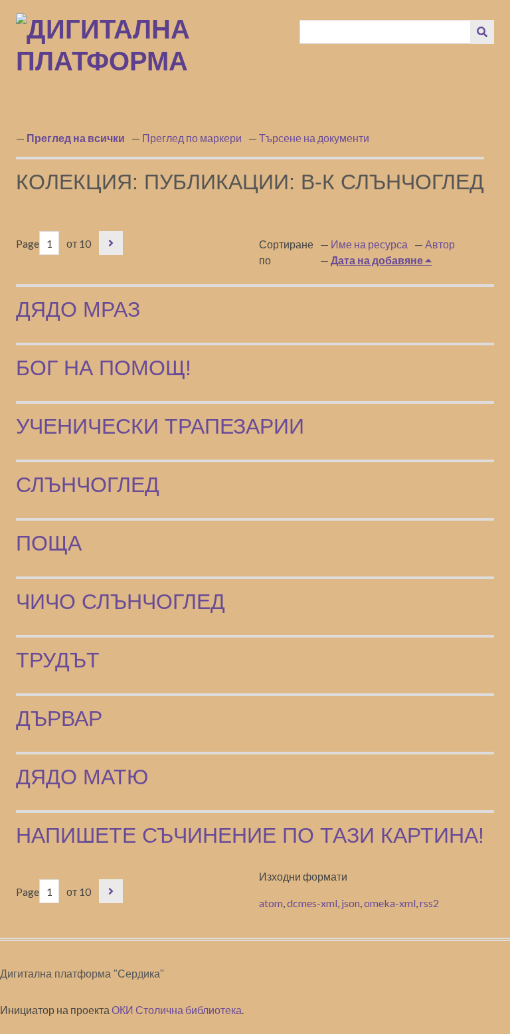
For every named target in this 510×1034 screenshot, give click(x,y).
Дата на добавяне (378, 260)
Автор (440, 244)
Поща (49, 543)
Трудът (58, 660)
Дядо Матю (82, 777)
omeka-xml (390, 903)
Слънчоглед (87, 485)
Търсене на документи (314, 137)
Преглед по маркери (192, 137)
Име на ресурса (369, 244)
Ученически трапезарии (160, 426)
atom (271, 903)
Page (27, 243)
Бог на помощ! (103, 368)
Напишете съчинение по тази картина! (250, 835)
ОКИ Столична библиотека (177, 1009)
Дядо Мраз (78, 309)
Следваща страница (111, 243)
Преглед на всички (76, 137)
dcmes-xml (312, 903)
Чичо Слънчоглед (120, 602)
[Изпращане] (482, 32)
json (350, 903)
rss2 (429, 903)
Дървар (59, 719)
